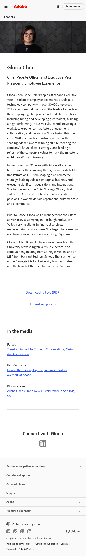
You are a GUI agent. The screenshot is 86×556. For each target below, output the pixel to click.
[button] (57, 6)
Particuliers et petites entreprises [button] (25, 466)
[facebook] (8, 531)
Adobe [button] (10, 502)
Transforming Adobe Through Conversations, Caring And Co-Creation (40, 351)
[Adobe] (20, 6)
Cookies (64, 543)
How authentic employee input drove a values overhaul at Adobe (37, 372)
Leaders (9, 17)
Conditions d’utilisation (46, 543)
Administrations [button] (15, 484)
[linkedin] (29, 531)
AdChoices (29, 549)
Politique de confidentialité (19, 543)
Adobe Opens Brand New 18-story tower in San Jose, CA (41, 393)
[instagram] (15, 531)
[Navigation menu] (6, 6)
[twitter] (22, 531)
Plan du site (12, 549)
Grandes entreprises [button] (18, 475)
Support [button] (11, 493)
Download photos (43, 304)
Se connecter (73, 6)
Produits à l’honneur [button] (18, 511)
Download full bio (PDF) (43, 292)
